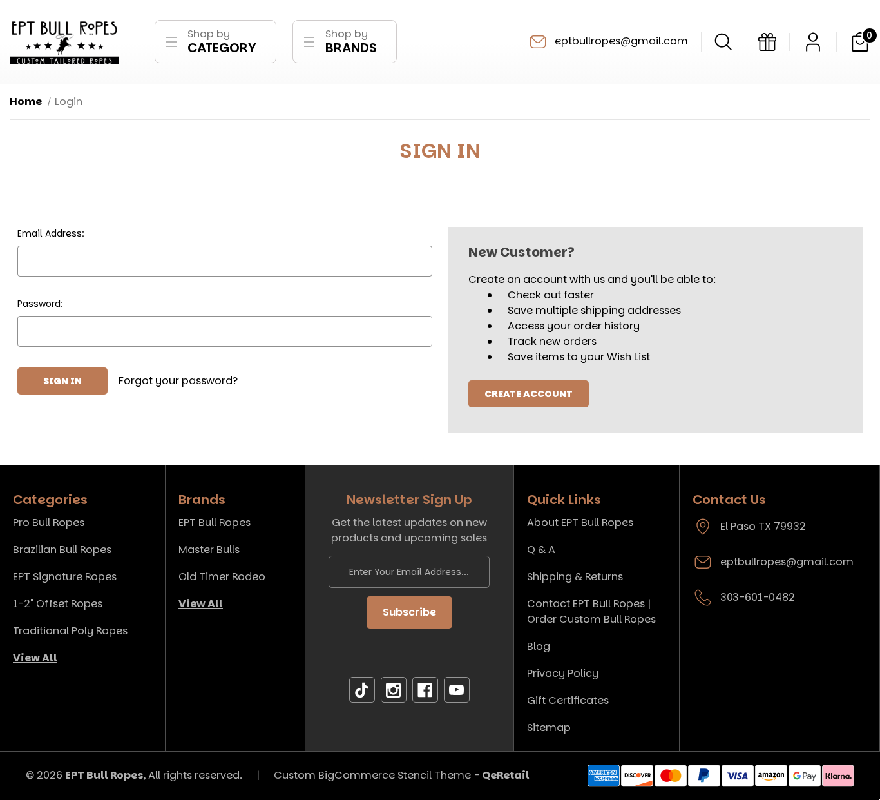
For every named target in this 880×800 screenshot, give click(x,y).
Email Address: (50, 233)
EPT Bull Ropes (214, 522)
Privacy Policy (562, 673)
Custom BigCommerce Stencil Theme (372, 775)
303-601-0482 (757, 597)
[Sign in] (813, 42)
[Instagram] (393, 690)
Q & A (541, 549)
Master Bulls (209, 549)
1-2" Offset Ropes (57, 603)
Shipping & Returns (575, 576)
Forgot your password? (178, 380)
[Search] (723, 41)
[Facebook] (425, 690)
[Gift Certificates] (767, 42)
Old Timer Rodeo (221, 576)
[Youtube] (457, 690)
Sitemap (549, 727)
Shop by (221, 41)
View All (35, 657)
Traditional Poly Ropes (70, 630)
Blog (538, 646)
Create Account (528, 393)
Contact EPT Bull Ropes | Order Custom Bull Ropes (591, 611)
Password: (40, 303)
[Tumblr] (362, 690)
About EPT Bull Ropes (580, 522)
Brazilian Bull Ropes (62, 549)
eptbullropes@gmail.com (620, 41)
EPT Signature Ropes (65, 576)
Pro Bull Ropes (48, 522)
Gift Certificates (568, 700)
